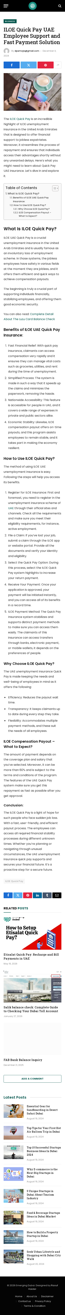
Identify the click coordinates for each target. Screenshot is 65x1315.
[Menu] (6, 6)
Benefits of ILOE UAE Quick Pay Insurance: (31, 199)
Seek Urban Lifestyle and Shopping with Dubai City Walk (44, 1255)
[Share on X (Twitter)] (29, 65)
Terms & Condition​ (35, 1306)
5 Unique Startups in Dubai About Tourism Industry (40, 1194)
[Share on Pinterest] (46, 65)
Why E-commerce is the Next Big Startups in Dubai (42, 1173)
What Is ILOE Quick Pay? (23, 193)
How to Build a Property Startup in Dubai (42, 1234)
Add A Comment (32, 1078)
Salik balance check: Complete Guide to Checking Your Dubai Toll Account (31, 1009)
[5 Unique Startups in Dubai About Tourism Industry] (13, 1196)
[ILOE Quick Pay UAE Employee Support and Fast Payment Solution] (32, 92)
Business (10, 21)
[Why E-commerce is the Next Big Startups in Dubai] (13, 1174)
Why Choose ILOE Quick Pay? (33, 209)
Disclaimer (47, 1296)
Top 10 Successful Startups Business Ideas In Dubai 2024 (44, 1151)
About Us (32, 1296)
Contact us (24, 1301)
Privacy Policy (43, 1301)
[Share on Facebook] (12, 65)
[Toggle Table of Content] (53, 188)
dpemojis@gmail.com (27, 50)
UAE (11, 508)
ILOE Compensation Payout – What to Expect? (35, 214)
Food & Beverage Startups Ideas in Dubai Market (43, 1214)
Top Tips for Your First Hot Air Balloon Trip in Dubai (44, 1129)
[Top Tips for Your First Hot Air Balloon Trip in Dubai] (13, 1133)
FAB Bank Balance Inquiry (23, 1060)
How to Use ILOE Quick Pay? (30, 205)
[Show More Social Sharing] (58, 65)
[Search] (59, 6)
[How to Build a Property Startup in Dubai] (13, 1237)
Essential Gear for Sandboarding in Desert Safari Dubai (42, 1110)
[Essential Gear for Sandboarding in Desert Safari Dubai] (13, 1111)
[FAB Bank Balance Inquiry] (32, 1039)
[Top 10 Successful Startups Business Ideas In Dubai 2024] (13, 1152)
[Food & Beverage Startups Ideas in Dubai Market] (13, 1217)
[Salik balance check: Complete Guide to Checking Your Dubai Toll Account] (32, 986)
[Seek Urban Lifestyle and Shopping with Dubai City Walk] (13, 1256)
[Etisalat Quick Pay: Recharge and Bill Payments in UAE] (32, 933)
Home (18, 1296)
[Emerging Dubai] (33, 6)
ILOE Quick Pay (20, 119)
